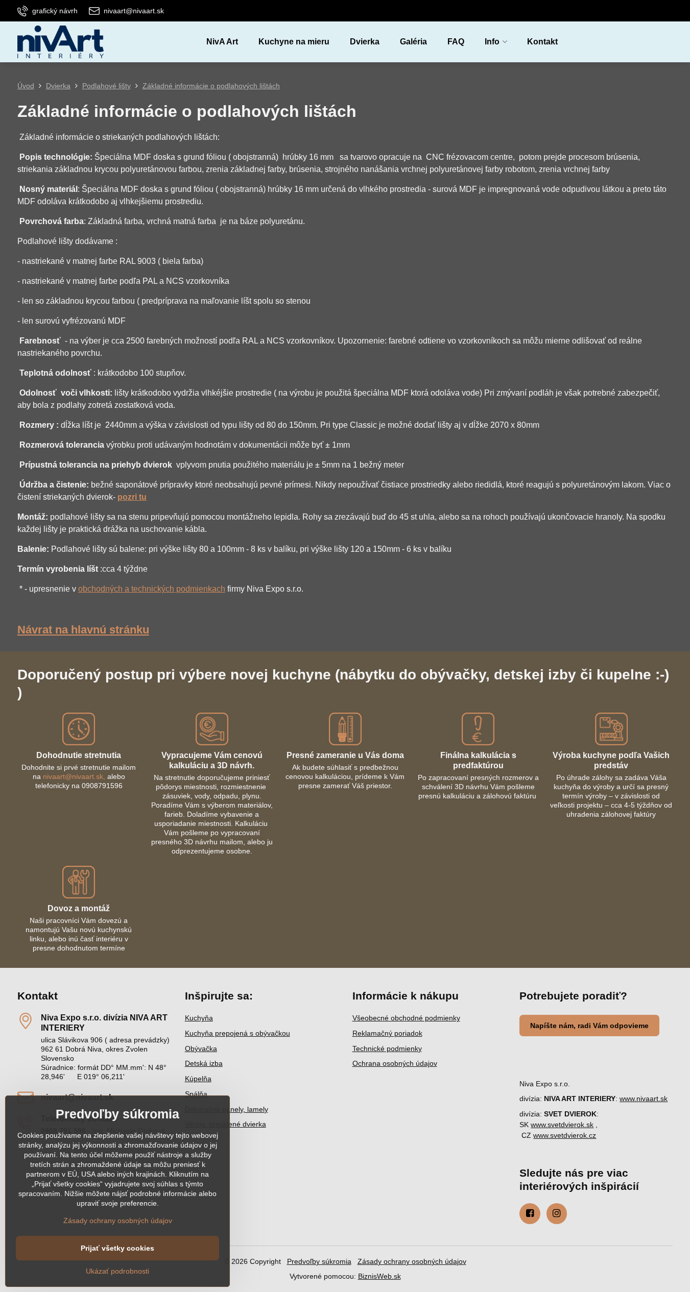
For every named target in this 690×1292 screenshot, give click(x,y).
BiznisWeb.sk (379, 1276)
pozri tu (132, 497)
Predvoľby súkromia (319, 1261)
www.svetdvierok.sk (562, 1124)
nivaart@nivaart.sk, (74, 776)
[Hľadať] (665, 42)
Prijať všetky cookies (117, 1248)
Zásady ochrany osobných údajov (412, 1261)
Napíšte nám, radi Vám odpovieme (589, 1025)
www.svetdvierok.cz (564, 1135)
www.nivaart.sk (644, 1098)
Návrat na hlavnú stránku (83, 629)
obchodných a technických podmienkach (151, 588)
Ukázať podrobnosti (117, 1271)
